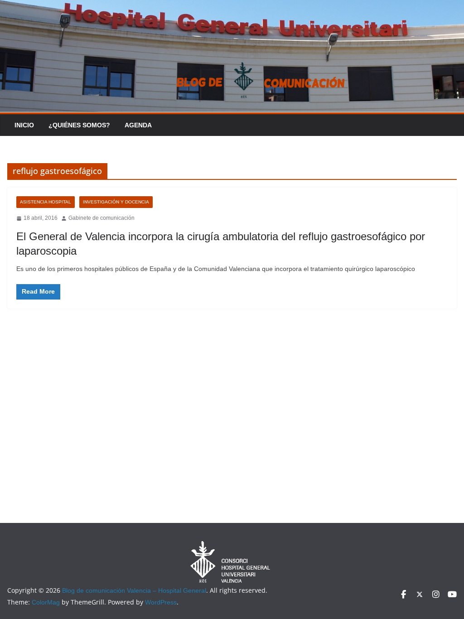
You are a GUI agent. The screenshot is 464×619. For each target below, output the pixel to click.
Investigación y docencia (116, 201)
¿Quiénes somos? (79, 125)
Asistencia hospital (45, 201)
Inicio (24, 125)
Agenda (138, 125)
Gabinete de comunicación (101, 218)
